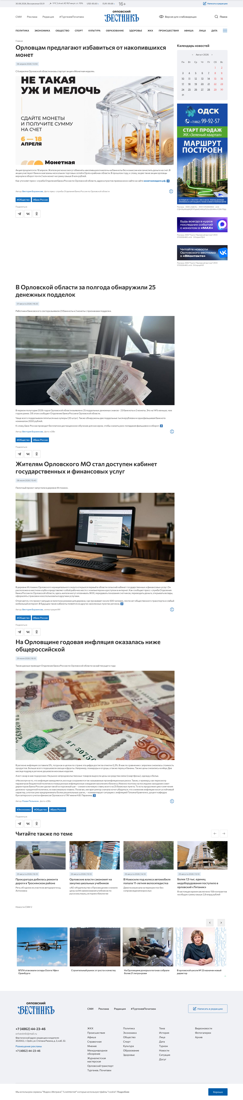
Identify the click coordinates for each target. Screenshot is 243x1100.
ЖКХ (150, 30)
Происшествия (169, 30)
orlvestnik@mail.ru (26, 1033)
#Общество (23, 199)
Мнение (92, 1045)
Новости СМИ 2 (24, 907)
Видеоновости (203, 1028)
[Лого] (121, 16)
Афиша (189, 30)
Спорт (79, 30)
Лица (202, 30)
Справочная (94, 1041)
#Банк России (40, 199)
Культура (94, 30)
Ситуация (164, 1054)
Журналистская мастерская (96, 1060)
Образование (115, 30)
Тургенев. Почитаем (99, 1070)
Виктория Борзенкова (32, 191)
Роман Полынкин (30, 801)
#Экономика (24, 809)
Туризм (163, 1045)
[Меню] (225, 30)
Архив (198, 1037)
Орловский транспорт (100, 1065)
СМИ (19, 16)
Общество (62, 30)
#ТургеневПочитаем (71, 16)
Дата (214, 30)
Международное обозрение (97, 1052)
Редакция (48, 16)
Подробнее (123, 1091)
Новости (164, 1050)
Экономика (42, 30)
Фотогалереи (203, 1032)
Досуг (162, 1059)
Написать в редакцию (217, 3)
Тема (162, 1028)
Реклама (32, 16)
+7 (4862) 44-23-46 (31, 1029)
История (164, 1032)
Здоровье (135, 30)
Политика (22, 30)
